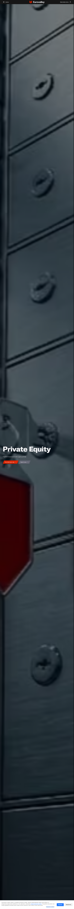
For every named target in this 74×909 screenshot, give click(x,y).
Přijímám (60, 904)
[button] (5, 2)
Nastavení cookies (50, 906)
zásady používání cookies (36, 903)
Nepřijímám (68, 904)
